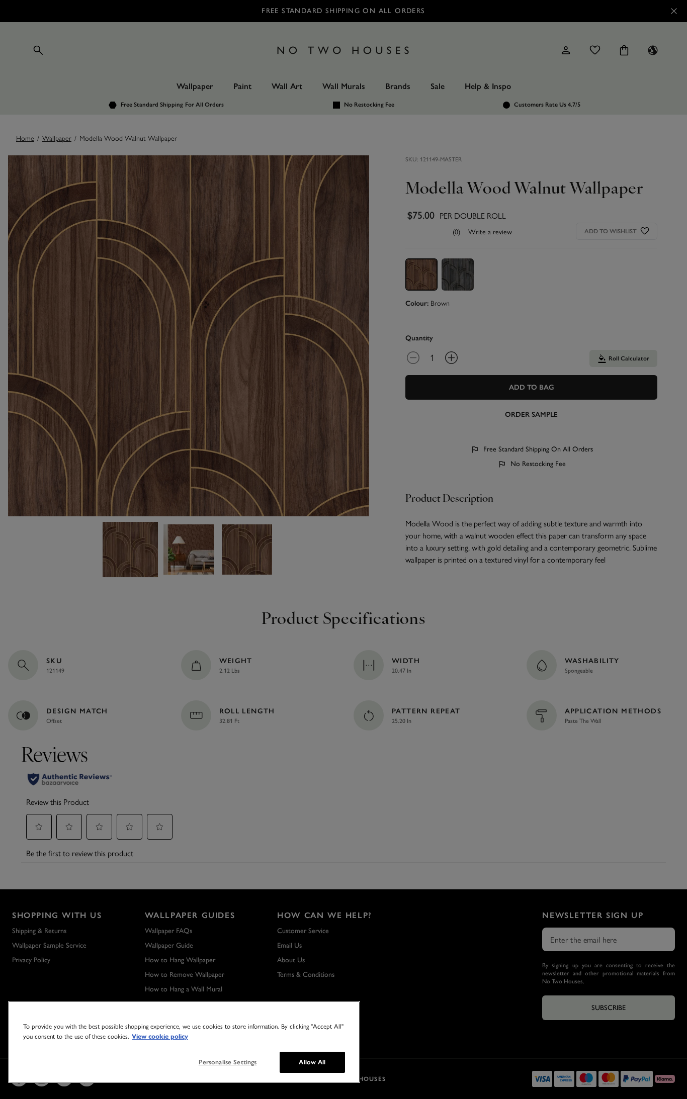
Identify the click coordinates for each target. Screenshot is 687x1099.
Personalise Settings (228, 1062)
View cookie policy (160, 1037)
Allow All (312, 1062)
